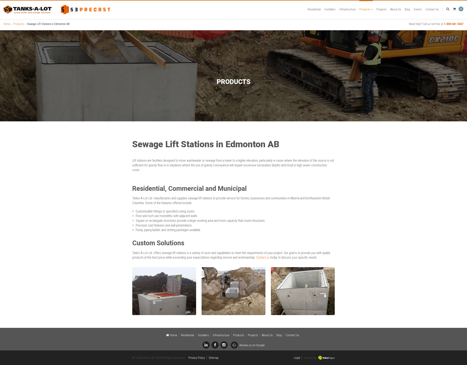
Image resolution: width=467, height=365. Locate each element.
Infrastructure (347, 9)
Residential (314, 9)
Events (418, 9)
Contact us (263, 257)
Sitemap (214, 358)
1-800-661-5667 (453, 24)
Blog (407, 9)
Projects (382, 9)
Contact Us (432, 9)
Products (365, 9)
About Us (395, 9)
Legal (297, 358)
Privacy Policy (196, 358)
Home (7, 24)
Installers (329, 9)
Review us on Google (252, 345)
